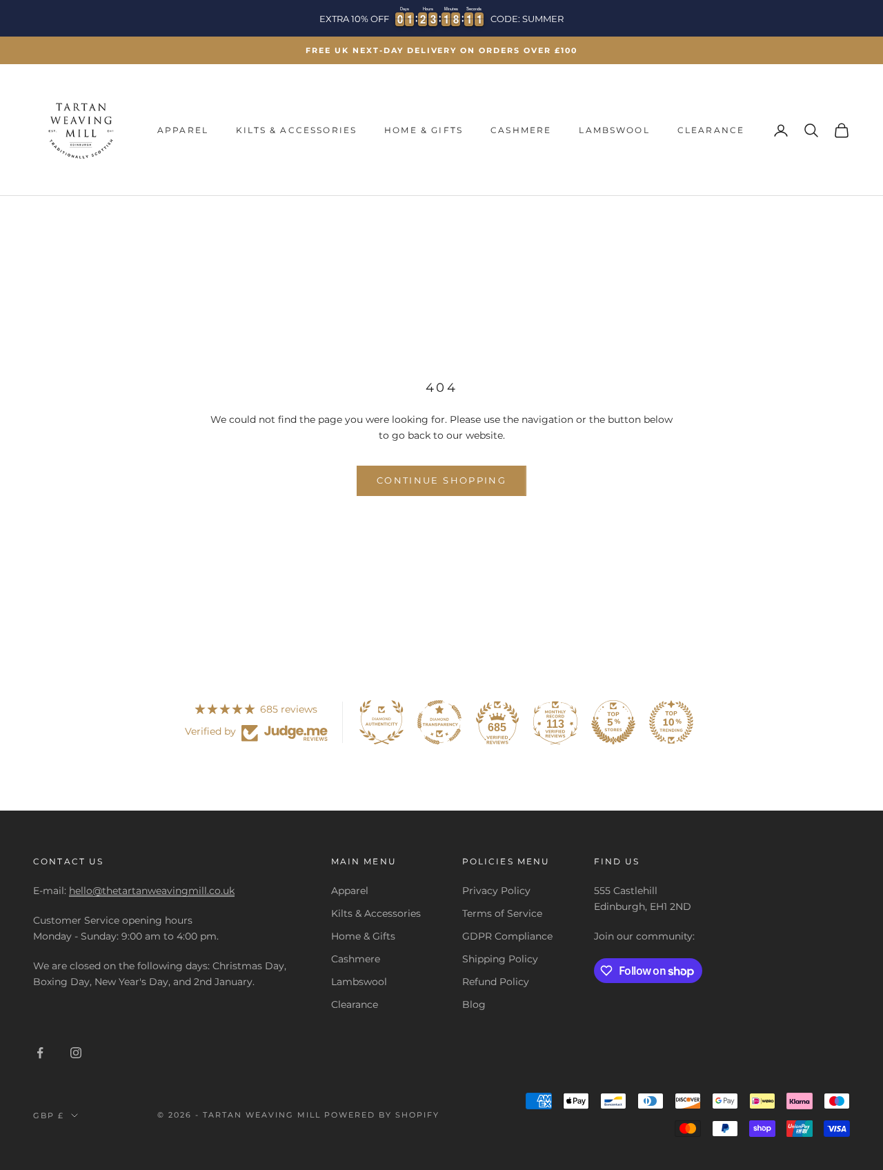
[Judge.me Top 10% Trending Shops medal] (671, 722)
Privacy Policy (496, 890)
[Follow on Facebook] (40, 1053)
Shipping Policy (500, 959)
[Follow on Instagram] (76, 1053)
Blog (474, 1004)
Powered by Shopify (381, 1115)
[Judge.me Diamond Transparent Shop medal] (439, 722)
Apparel (182, 130)
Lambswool (614, 130)
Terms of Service (502, 913)
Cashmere (520, 130)
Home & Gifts (423, 130)
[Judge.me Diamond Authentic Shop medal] (381, 722)
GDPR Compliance (507, 936)
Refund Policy (495, 981)
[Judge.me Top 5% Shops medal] (613, 722)
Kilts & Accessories (296, 130)
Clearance (710, 130)
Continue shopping (441, 480)
